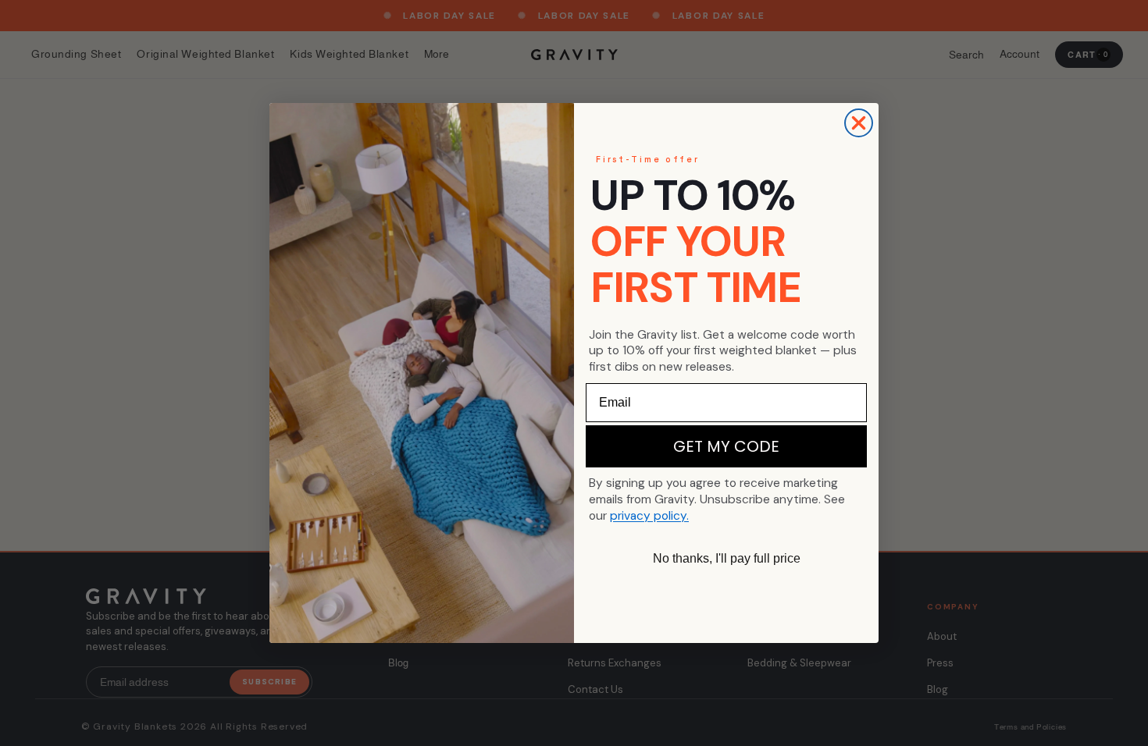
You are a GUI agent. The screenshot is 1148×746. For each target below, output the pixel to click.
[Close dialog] (858, 123)
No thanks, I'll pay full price (726, 558)
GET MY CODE (726, 446)
